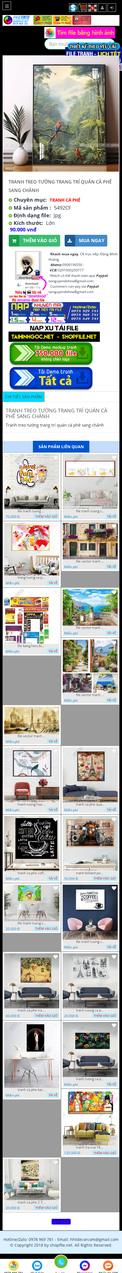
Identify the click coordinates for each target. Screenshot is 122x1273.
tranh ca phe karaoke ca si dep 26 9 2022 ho (32, 1090)
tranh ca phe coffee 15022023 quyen (32, 873)
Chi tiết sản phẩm (23, 396)
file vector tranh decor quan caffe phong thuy (90, 695)
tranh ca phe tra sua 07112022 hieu (32, 1010)
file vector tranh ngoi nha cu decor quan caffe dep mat (90, 561)
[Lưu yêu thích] (55, 457)
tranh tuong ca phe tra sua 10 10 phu (90, 1010)
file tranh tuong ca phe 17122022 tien (90, 942)
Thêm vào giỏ (40, 240)
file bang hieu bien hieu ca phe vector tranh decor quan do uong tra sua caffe (32, 646)
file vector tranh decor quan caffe (90, 628)
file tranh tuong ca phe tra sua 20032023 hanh (90, 511)
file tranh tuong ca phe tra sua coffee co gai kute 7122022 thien (32, 923)
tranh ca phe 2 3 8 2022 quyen (32, 1202)
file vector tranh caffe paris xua (32, 736)
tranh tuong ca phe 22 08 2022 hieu (90, 1079)
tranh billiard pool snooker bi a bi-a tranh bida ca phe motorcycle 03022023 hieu (90, 873)
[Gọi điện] (61, 1263)
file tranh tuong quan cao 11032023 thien (32, 511)
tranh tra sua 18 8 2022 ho (90, 1147)
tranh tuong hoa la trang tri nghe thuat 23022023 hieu (32, 804)
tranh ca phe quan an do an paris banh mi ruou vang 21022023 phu (90, 804)
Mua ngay (91, 240)
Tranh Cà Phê (65, 200)
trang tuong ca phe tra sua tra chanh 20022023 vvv (32, 577)
